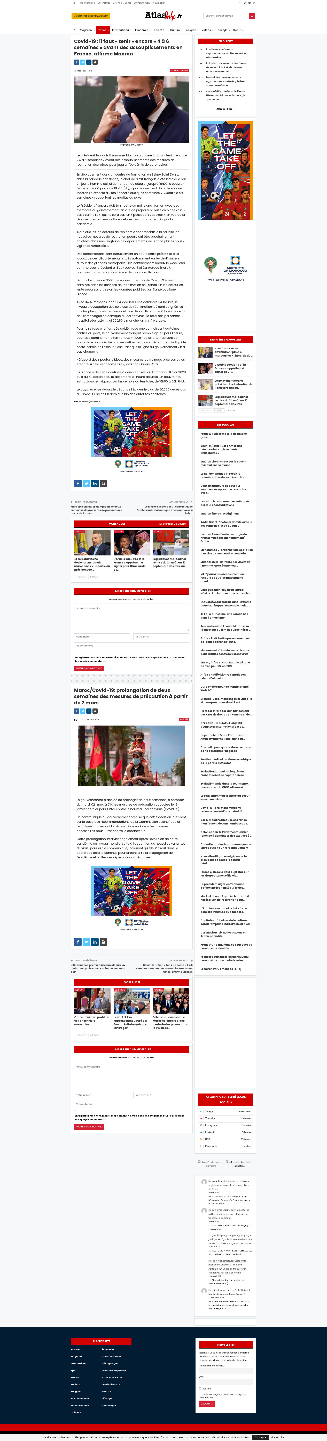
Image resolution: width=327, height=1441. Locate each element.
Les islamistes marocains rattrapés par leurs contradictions (225, 503)
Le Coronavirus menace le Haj (220, 969)
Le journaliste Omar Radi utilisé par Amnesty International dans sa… (224, 737)
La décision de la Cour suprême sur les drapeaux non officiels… (224, 873)
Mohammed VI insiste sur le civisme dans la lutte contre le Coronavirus (224, 652)
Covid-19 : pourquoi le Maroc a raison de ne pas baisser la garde (225, 749)
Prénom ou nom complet (211, 1365)
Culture (175, 30)
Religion (191, 30)
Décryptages (87, 2)
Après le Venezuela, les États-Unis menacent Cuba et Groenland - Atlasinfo (227, 1264)
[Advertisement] (225, 1032)
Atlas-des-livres (112, 1377)
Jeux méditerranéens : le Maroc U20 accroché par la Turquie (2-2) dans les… (225, 95)
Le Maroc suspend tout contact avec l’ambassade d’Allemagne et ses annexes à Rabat (164, 510)
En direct (76, 1349)
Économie (141, 30)
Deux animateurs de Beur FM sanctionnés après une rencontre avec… (223, 489)
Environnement (142, 2)
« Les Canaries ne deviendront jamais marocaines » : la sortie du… (234, 352)
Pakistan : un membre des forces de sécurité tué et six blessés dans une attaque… (226, 67)
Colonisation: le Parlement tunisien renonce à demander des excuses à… (226, 833)
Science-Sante (80, 1405)
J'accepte (260, 1437)
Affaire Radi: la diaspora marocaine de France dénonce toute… (225, 640)
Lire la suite (277, 1437)
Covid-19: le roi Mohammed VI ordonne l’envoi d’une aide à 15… (222, 809)
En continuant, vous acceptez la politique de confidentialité (222, 1396)
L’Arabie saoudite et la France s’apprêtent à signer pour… (230, 368)
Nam (211, 1181)
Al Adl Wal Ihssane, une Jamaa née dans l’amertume (224, 615)
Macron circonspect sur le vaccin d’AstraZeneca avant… (223, 463)
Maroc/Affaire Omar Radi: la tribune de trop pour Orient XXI (225, 664)
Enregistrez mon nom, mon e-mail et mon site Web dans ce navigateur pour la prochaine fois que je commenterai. (129, 659)
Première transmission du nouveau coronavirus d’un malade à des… (224, 958)
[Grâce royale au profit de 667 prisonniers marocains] (92, 1001)
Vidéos (206, 30)
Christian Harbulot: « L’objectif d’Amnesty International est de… (222, 724)
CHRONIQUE (109, 1405)
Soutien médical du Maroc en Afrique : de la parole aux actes (226, 761)
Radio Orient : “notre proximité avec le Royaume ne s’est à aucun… (226, 523)
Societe (75, 1384)
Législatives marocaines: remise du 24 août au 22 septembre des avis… (232, 400)
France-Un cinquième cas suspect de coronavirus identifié (226, 946)
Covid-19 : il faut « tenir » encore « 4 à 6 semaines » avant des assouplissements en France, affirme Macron (164, 968)
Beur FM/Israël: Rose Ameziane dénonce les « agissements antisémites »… (221, 449)
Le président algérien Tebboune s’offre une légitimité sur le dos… (222, 885)
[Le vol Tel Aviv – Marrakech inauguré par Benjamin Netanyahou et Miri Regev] (132, 1001)
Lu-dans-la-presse (114, 1370)
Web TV (106, 1391)
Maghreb (86, 30)
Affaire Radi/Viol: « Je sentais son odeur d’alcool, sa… (223, 676)
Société (159, 30)
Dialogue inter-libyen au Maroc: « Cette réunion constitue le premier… (226, 591)
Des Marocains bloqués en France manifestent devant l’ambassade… (224, 821)
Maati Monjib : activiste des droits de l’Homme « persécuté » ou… (225, 563)
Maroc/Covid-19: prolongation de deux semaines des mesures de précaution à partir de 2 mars (96, 510)
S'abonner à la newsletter (91, 16)
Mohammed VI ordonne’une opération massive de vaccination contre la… (226, 551)
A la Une (175, 70)
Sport (237, 30)
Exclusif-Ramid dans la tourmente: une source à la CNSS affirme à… (224, 785)
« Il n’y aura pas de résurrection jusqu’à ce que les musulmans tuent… (222, 577)
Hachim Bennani (217, 1290)
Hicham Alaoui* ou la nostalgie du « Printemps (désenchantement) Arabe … (223, 537)
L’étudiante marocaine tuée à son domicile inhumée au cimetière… (223, 910)
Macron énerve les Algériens (219, 513)
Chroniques (103, 2)
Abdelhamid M (216, 1210)
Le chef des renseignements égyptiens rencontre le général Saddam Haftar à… (225, 81)
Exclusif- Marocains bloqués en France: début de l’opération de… (223, 773)
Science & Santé (122, 2)
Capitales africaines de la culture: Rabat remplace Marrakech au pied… (226, 922)
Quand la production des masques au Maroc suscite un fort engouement (226, 846)
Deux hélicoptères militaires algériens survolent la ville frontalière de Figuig (228, 1185)
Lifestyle (222, 30)
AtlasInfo (206, 1388)
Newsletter (159, 2)
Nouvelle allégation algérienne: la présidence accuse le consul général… (223, 860)
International (120, 30)
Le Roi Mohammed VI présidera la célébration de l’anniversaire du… (233, 384)
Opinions (76, 1412)
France (102, 30)
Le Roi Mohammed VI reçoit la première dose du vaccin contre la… (225, 475)
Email (202, 1376)
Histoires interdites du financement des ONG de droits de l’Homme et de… (226, 712)
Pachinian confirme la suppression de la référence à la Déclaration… (226, 53)
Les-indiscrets (111, 1384)
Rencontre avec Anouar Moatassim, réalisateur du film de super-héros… (225, 628)
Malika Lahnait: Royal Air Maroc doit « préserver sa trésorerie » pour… (224, 898)
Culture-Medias (111, 1356)
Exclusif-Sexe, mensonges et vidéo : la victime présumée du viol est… (226, 700)
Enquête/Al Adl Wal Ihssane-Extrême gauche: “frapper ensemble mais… (225, 603)
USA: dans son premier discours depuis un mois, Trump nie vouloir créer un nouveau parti (98, 968)
